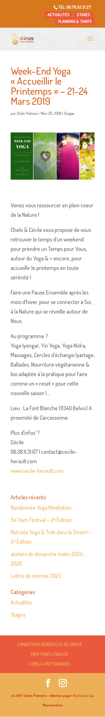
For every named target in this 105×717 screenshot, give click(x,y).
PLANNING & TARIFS (75, 21)
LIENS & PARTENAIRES (49, 664)
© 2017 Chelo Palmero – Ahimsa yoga (40, 695)
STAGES (83, 14)
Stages (69, 113)
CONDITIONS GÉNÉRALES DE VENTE (49, 644)
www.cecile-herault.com (37, 470)
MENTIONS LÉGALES (49, 654)
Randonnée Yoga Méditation (41, 507)
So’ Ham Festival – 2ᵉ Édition (41, 519)
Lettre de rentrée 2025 (36, 575)
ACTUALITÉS (58, 14)
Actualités (21, 602)
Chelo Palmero (28, 113)
